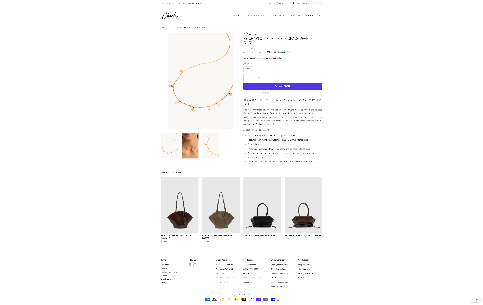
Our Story (165, 265)
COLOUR (247, 64)
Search (163, 282)
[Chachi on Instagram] (194, 265)
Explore (236, 15)
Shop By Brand (256, 15)
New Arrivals (278, 15)
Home (163, 28)
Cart (297, 3)
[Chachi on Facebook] (189, 265)
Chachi (249, 295)
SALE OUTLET (314, 15)
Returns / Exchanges (169, 272)
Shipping (259, 58)
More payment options (263, 93)
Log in (270, 3)
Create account (283, 3)
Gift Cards (295, 15)
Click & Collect (166, 279)
